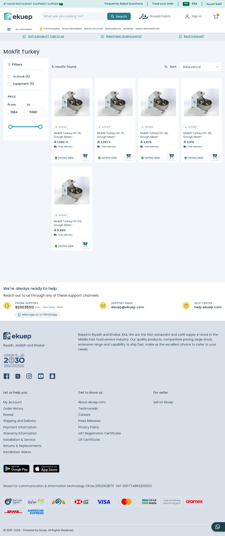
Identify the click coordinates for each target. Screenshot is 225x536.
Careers (84, 414)
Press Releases (89, 421)
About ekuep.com (92, 402)
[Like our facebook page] (9, 376)
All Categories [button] (23, 29)
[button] (190, 4)
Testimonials (88, 408)
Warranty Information (20, 433)
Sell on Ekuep (163, 402)
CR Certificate (89, 439)
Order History (13, 408)
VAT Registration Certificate (99, 433)
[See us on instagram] (32, 376)
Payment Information (19, 427)
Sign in (197, 16)
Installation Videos (17, 452)
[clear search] (105, 16)
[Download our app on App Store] (46, 470)
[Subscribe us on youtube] (43, 376)
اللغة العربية (214, 4)
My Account (12, 402)
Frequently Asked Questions (124, 3)
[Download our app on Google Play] (16, 470)
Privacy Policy (88, 427)
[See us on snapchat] (55, 376)
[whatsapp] (218, 527)
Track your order (163, 3)
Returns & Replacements (22, 446)
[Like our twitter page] (20, 376)
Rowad (8, 414)
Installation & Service (19, 439)
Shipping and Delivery (19, 421)
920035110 (24, 307)
